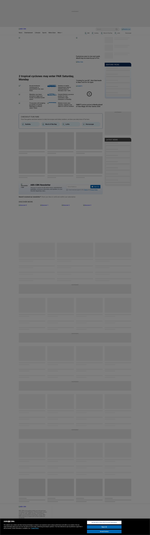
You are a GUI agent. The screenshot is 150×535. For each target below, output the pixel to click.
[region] (75, 527)
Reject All (104, 527)
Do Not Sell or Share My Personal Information (104, 522)
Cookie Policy (35, 528)
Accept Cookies (104, 531)
